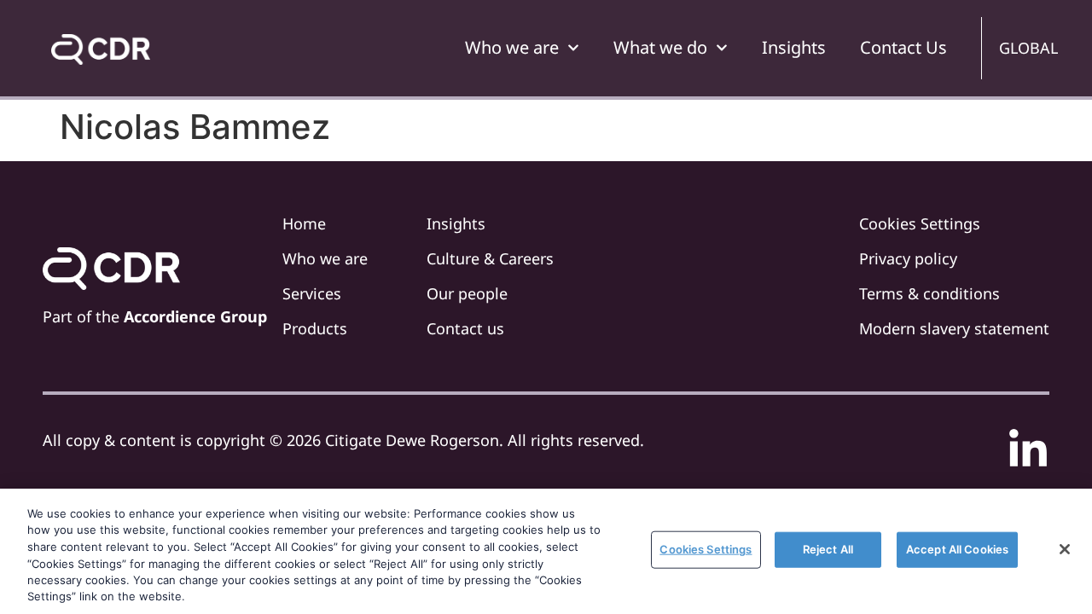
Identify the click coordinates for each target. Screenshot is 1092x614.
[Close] (1064, 549)
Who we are (512, 47)
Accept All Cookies (957, 549)
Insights (794, 47)
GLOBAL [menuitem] (1028, 48)
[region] (546, 551)
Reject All (828, 549)
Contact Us (903, 47)
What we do (660, 47)
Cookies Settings (705, 549)
